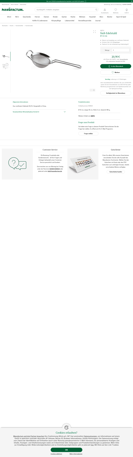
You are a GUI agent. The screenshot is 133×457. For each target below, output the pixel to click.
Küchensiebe (29, 25)
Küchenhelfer (19, 25)
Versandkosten (124, 59)
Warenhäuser (5, 4)
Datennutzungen (90, 436)
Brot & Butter (14, 4)
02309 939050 (54, 169)
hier (92, 445)
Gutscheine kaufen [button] (115, 172)
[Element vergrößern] (94, 90)
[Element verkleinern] (91, 90)
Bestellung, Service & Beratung (117, 4)
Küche (11, 25)
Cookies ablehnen (56, 454)
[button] (94, 31)
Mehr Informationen (76, 454)
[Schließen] (131, 1)
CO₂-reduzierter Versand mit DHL (115, 61)
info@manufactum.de (55, 171)
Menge (107, 50)
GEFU (93, 116)
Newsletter (23, 4)
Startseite (5, 25)
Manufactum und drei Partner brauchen (28, 436)
